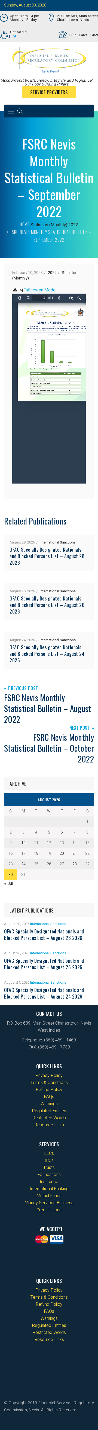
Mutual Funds (49, 1196)
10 (23, 843)
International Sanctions (58, 542)
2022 (73, 225)
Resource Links (49, 1125)
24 (23, 864)
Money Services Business (49, 1203)
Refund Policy (49, 1089)
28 (74, 864)
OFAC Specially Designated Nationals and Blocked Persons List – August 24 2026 (47, 654)
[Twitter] (15, 36)
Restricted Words (49, 1118)
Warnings (49, 1104)
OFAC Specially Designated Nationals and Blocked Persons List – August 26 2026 (47, 605)
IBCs (49, 1160)
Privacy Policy (49, 1075)
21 (74, 853)
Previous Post (23, 688)
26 (49, 864)
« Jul (8, 883)
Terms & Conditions (49, 1082)
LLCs (49, 1153)
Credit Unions (49, 1210)
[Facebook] (10, 36)
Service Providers (49, 92)
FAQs (49, 1097)
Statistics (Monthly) (48, 225)
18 (36, 853)
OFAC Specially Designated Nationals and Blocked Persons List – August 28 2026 (47, 556)
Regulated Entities (49, 1111)
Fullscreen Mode (39, 290)
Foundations (49, 1174)
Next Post (79, 728)
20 (62, 853)
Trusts (49, 1167)
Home (24, 224)
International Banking (49, 1189)
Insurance (49, 1181)
